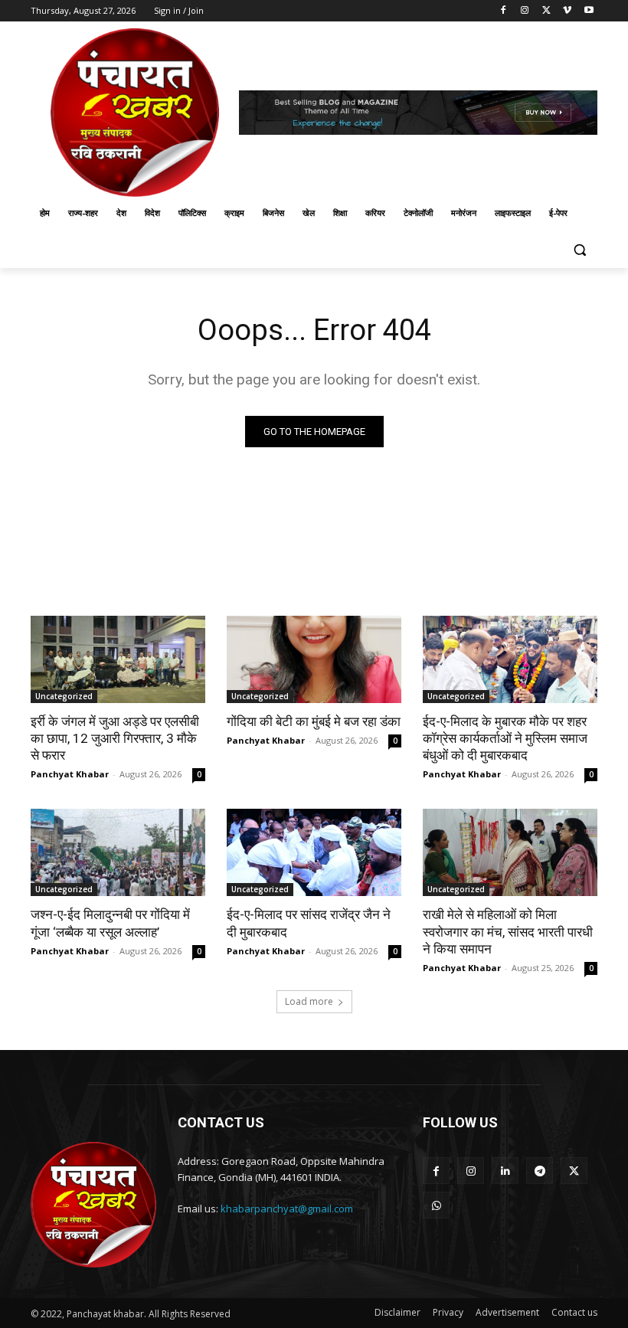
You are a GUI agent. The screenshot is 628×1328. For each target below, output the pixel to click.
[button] (579, 250)
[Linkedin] (505, 1170)
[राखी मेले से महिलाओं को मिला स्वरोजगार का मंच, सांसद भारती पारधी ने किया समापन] (510, 852)
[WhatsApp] (436, 1205)
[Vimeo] (567, 11)
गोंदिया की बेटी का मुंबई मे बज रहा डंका (314, 721)
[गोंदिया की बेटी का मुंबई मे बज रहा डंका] (314, 659)
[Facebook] (503, 11)
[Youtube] (588, 11)
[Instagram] (525, 11)
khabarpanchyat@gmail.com (287, 1208)
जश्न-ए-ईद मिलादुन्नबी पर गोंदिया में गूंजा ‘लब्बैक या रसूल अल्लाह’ (110, 923)
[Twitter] (546, 11)
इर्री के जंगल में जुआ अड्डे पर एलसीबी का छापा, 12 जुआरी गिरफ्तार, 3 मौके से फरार (115, 738)
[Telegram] (539, 1170)
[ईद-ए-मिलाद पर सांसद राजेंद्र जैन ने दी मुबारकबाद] (314, 852)
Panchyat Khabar (70, 774)
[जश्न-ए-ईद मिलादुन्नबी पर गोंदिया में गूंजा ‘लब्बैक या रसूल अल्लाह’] (118, 852)
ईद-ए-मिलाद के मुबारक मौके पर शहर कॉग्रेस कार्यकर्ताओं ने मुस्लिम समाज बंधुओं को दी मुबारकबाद (505, 738)
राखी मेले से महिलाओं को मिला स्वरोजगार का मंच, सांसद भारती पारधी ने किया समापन (508, 931)
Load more (309, 1001)
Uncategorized (64, 696)
